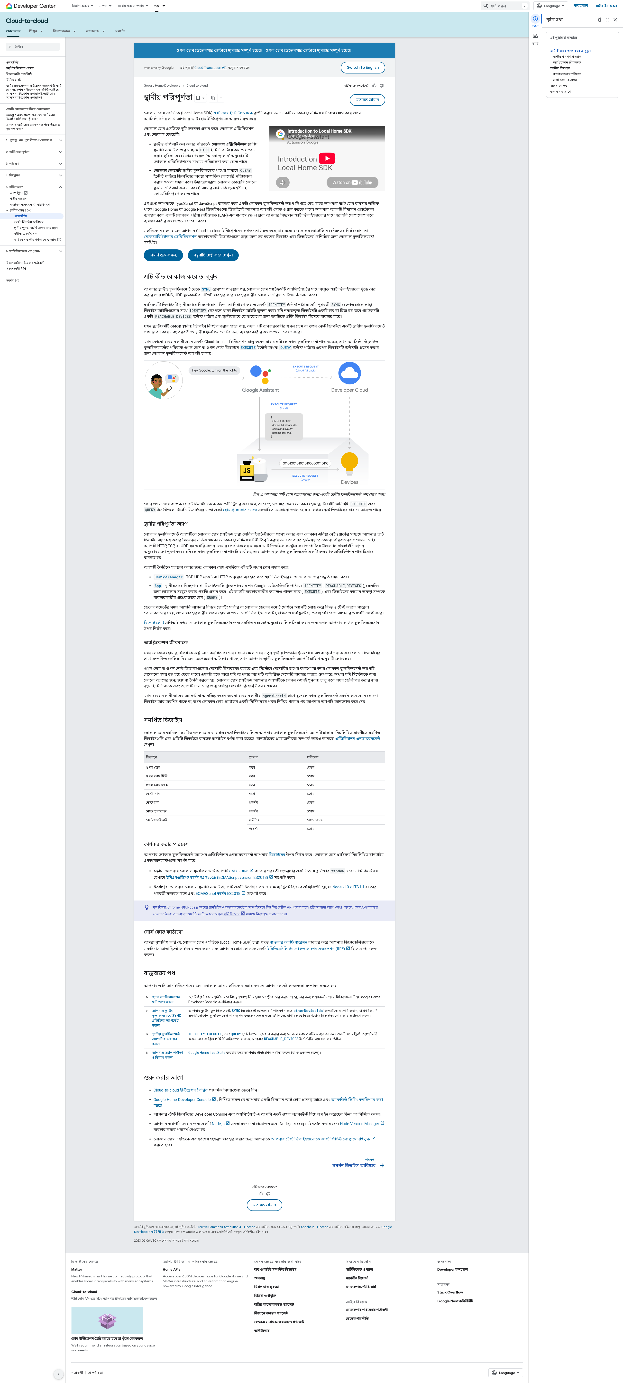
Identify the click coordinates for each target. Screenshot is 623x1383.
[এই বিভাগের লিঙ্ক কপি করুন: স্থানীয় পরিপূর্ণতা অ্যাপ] (192, 524)
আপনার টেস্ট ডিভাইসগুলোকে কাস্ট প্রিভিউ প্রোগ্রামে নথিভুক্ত (320, 1139)
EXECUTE (214, 1034)
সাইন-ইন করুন (606, 6)
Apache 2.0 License (314, 1227)
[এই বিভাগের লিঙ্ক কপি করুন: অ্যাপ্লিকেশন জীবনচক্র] (193, 643)
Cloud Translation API (210, 68)
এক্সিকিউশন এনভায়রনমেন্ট (357, 738)
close (615, 20)
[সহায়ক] (374, 85)
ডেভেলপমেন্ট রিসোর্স (361, 1287)
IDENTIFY (196, 1034)
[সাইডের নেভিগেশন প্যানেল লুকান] (59, 1374)
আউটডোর (261, 1330)
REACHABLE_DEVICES (281, 1039)
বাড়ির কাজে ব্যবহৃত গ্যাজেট (274, 1304)
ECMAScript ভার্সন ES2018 (218, 893)
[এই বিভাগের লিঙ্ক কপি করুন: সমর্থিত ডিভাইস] (187, 720)
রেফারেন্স (92, 31)
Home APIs (172, 1269)
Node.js (218, 1123)
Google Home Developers (162, 85)
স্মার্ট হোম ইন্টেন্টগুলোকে (233, 113)
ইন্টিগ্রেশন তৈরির (181, 1090)
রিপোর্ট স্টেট (154, 622)
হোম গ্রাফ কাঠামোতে (240, 510)
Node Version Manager (359, 1123)
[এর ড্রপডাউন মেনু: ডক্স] (165, 6)
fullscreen (607, 20)
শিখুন (33, 31)
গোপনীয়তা (95, 1373)
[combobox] (505, 5)
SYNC (236, 1010)
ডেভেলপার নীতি (357, 1318)
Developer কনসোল (452, 1269)
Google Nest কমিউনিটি (455, 1301)
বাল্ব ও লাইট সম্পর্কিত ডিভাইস (275, 1269)
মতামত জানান (367, 100)
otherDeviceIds (308, 1010)
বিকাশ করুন (80, 6)
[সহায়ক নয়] (381, 85)
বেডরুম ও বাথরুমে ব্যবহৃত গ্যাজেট (279, 1322)
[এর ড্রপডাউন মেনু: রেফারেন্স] (105, 31)
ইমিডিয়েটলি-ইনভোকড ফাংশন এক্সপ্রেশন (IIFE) (306, 948)
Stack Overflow (450, 1292)
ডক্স (156, 6)
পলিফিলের (232, 914)
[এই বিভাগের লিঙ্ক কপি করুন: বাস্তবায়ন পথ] (180, 973)
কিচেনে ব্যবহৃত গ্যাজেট (271, 1313)
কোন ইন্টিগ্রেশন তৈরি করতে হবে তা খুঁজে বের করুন (107, 1338)
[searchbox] (33, 47)
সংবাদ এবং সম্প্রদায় (131, 6)
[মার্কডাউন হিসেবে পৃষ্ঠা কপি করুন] (213, 98)
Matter (76, 1269)
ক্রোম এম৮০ (238, 871)
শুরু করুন (13, 31)
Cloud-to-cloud (27, 21)
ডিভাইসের (277, 854)
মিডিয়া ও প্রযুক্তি (265, 1295)
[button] (29, 140)
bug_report (600, 20)
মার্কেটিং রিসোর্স (357, 1278)
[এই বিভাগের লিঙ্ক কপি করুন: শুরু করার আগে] (188, 1078)
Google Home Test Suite (206, 1053)
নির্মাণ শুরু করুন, (163, 255)
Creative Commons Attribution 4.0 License (225, 1227)
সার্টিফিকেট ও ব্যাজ (359, 1269)
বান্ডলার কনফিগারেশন (288, 942)
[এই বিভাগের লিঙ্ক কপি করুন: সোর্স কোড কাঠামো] (187, 932)
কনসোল (581, 5)
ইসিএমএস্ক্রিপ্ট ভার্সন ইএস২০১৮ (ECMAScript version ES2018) (217, 877)
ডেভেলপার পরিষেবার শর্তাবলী (367, 1310)
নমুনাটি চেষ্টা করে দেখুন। (213, 255)
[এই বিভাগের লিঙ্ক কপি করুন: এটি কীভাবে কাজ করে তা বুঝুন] (222, 277)
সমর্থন (120, 31)
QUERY (236, 1034)
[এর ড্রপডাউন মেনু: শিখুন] (43, 31)
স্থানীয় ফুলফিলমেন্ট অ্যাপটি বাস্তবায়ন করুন (166, 1039)
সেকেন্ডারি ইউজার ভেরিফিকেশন (170, 236)
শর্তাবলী (77, 1373)
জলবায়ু (259, 1278)
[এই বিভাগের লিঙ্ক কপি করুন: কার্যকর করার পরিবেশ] (193, 844)
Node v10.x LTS (345, 887)
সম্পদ (103, 6)
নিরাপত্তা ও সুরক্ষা (266, 1287)
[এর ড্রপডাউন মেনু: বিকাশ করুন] (76, 31)
